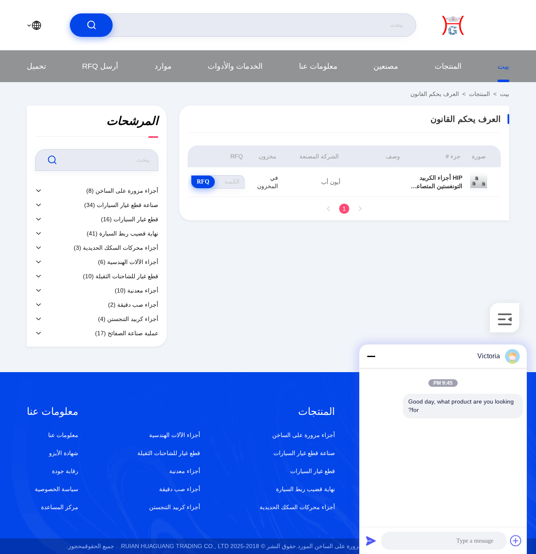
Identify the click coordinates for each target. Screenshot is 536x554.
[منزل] (475, 25)
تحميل (36, 66)
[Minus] (371, 356)
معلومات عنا (318, 66)
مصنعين (386, 66)
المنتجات (448, 66)
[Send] (371, 540)
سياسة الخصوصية (56, 489)
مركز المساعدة (59, 507)
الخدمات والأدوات (235, 66)
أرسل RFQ (100, 66)
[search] (91, 25)
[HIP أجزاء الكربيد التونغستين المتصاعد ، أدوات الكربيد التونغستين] (478, 182)
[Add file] (516, 540)
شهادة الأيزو (63, 453)
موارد (163, 66)
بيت (503, 66)
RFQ (203, 182)
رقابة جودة (65, 471)
